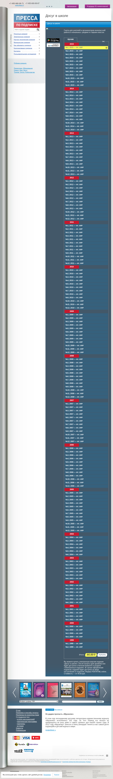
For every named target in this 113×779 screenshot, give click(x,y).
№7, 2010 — (74, 291)
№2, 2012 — (74, 185)
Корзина (64, 770)
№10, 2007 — (75, 435)
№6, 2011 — (74, 243)
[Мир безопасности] (52, 689)
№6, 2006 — (74, 465)
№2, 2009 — (74, 318)
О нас (18, 710)
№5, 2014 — (74, 106)
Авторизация (71, 6)
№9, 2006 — (74, 476)
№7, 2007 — (74, 424)
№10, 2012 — (75, 212)
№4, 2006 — (74, 459)
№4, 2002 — (74, 596)
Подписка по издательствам (27, 715)
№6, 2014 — (74, 109)
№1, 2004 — (74, 537)
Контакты (17, 51)
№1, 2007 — (74, 404)
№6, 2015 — (74, 65)
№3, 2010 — (74, 277)
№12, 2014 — (75, 130)
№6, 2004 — (74, 555)
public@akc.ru (19, 5)
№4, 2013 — (74, 147)
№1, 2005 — (74, 493)
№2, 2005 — (74, 496)
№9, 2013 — (74, 164)
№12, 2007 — (75, 442)
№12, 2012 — (75, 219)
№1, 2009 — (74, 315)
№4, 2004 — (74, 548)
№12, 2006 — (75, 486)
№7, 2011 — (74, 246)
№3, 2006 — (74, 455)
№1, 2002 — (74, 585)
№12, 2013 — (75, 174)
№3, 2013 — (74, 143)
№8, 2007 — (74, 428)
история (20, 726)
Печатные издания (20, 34)
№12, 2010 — (75, 308)
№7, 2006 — (74, 469)
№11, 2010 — (75, 304)
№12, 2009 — (75, 352)
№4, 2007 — (74, 414)
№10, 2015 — (75, 78)
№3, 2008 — (74, 366)
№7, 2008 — (74, 380)
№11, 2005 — (75, 527)
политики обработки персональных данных (76, 761)
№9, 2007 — (74, 431)
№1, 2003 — (74, 561)
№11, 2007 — (75, 438)
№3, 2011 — (74, 233)
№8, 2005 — (74, 517)
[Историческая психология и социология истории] (80, 689)
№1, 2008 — (74, 359)
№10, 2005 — (75, 524)
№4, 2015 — (74, 58)
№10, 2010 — (75, 301)
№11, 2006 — (75, 483)
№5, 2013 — (74, 150)
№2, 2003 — (74, 565)
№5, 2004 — (74, 551)
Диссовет (95, 772)
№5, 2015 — (74, 61)
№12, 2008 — (75, 397)
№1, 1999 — (74, 644)
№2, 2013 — (74, 140)
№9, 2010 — (74, 298)
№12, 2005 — (75, 531)
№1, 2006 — (74, 448)
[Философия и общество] (66, 689)
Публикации (21, 730)
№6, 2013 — (74, 154)
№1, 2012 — (74, 181)
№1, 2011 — (74, 226)
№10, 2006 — (75, 479)
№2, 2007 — (74, 407)
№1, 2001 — (74, 609)
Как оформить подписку (22, 45)
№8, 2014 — (74, 116)
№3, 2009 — (74, 322)
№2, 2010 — (74, 274)
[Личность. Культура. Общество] (39, 689)
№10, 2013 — (75, 167)
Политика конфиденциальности (67, 775)
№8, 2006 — (74, 472)
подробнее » (50, 730)
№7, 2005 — (74, 513)
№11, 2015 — (75, 82)
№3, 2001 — (74, 616)
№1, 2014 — (74, 92)
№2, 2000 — (74, 630)
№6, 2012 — (74, 198)
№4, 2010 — (74, 280)
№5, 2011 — (74, 239)
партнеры (21, 724)
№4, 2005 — (74, 503)
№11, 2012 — (75, 215)
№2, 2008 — (74, 363)
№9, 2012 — (74, 209)
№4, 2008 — (74, 370)
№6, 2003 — (74, 579)
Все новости (58, 709)
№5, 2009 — (74, 328)
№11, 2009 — (75, 349)
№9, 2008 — (74, 387)
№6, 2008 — (74, 376)
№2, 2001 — (74, 613)
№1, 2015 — (74, 48)
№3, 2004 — (74, 544)
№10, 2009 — (75, 346)
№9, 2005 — (74, 520)
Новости (19, 728)
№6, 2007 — (74, 421)
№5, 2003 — (74, 575)
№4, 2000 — (74, 637)
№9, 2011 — (74, 253)
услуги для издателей (26, 719)
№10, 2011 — (75, 257)
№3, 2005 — (74, 500)
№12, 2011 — (75, 263)
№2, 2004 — (74, 541)
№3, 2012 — (74, 188)
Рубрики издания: (20, 63)
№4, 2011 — (74, 236)
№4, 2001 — (74, 620)
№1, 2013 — (74, 137)
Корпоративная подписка (23, 48)
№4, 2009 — (74, 325)
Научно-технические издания (24, 39)
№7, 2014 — (74, 113)
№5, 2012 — (74, 195)
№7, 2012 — (74, 202)
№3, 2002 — (74, 592)
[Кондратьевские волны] (93, 689)
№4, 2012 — (74, 191)
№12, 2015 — (75, 85)
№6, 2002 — (74, 603)
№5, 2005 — (74, 507)
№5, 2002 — (74, 599)
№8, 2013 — (74, 161)
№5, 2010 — (74, 284)
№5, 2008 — (74, 373)
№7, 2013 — (74, 157)
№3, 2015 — (74, 54)
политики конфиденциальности (50, 761)
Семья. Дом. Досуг (20, 70)
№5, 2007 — (74, 418)
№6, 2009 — (74, 332)
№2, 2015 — (74, 51)
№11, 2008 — (75, 394)
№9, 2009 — (74, 342)
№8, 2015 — (74, 72)
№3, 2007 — (74, 411)
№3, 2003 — (74, 568)
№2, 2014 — (74, 95)
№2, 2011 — (74, 229)
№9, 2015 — (74, 75)
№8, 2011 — (74, 250)
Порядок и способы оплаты (27, 713)
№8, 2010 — (74, 294)
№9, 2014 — (74, 119)
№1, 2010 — (74, 270)
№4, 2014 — (74, 102)
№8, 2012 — (74, 205)
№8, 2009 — (74, 339)
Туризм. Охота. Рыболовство (24, 72)
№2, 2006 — (74, 452)
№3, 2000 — (74, 633)
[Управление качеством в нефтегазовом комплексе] (25, 689)
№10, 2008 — (75, 390)
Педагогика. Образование (23, 68)
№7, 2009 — (74, 335)
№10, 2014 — (75, 123)
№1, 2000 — (74, 626)
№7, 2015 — (74, 68)
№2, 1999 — (74, 647)
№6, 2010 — (74, 287)
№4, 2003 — (74, 572)
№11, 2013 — (75, 171)
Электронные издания (22, 37)
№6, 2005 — (74, 510)
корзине (91, 6)
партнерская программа (27, 722)
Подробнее (47, 775)
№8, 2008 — (74, 383)
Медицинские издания (22, 42)
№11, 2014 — (75, 126)
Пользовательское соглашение (25, 54)
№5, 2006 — (74, 462)
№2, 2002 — (74, 589)
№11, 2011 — (74, 260)
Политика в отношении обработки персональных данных (100, 776)
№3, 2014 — (74, 99)
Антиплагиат (96, 770)
